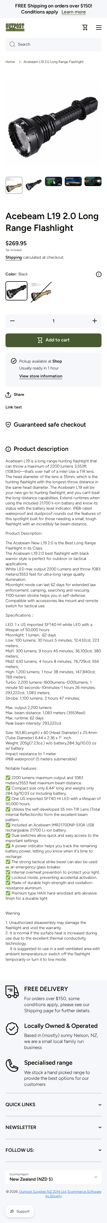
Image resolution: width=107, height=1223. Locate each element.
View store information (40, 376)
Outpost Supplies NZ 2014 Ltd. (43, 1191)
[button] (14, 394)
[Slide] (99, 274)
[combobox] (53, 44)
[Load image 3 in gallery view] (53, 181)
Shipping (13, 257)
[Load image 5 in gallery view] (93, 181)
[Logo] (15, 27)
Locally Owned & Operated (61, 1025)
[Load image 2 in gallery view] (33, 184)
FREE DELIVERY (46, 989)
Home (10, 62)
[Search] (10, 44)
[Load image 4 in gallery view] (73, 181)
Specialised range (48, 1062)
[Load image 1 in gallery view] (13, 185)
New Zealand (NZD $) (31, 1179)
